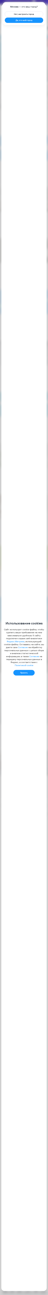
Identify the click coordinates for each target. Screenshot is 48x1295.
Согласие (23, 647)
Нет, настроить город (24, 14)
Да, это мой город (24, 20)
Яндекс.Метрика (15, 641)
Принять (24, 672)
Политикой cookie (24, 665)
